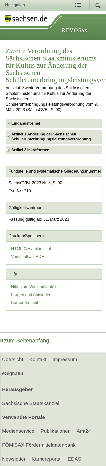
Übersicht (12, 359)
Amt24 (84, 431)
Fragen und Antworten (31, 295)
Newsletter (13, 459)
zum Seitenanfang (26, 340)
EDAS (74, 459)
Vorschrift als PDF (27, 256)
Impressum (64, 359)
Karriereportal (46, 459)
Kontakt (37, 359)
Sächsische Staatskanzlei (30, 403)
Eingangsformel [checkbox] (25, 123)
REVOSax (74, 30)
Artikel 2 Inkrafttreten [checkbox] (30, 150)
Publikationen (56, 431)
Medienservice (18, 431)
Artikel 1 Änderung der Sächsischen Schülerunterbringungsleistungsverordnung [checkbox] (51, 136)
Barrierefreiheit (24, 302)
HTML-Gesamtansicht (31, 249)
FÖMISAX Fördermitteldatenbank (39, 445)
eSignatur (12, 373)
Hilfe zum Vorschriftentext (34, 287)
